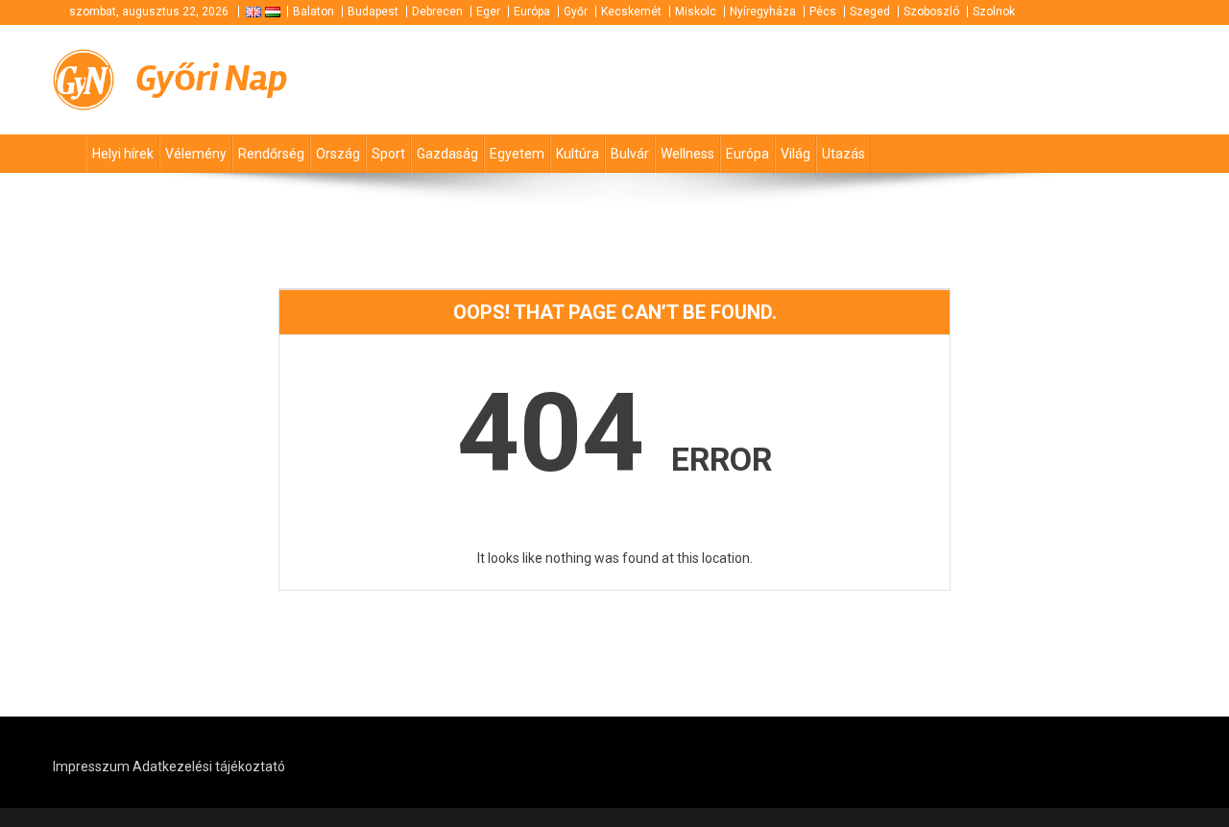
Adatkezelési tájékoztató (209, 766)
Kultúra (577, 153)
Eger (488, 11)
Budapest (373, 11)
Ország (338, 153)
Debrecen (437, 11)
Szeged (870, 11)
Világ (795, 153)
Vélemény (196, 153)
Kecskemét (631, 11)
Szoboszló (931, 11)
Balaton (313, 11)
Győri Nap (211, 78)
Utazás (843, 153)
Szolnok (994, 11)
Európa (532, 11)
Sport (388, 153)
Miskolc (695, 11)
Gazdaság (447, 153)
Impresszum (91, 766)
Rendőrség (271, 153)
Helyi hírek (123, 153)
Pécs (822, 11)
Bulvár (630, 153)
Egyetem (517, 153)
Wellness (687, 153)
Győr (576, 11)
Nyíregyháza (763, 11)
